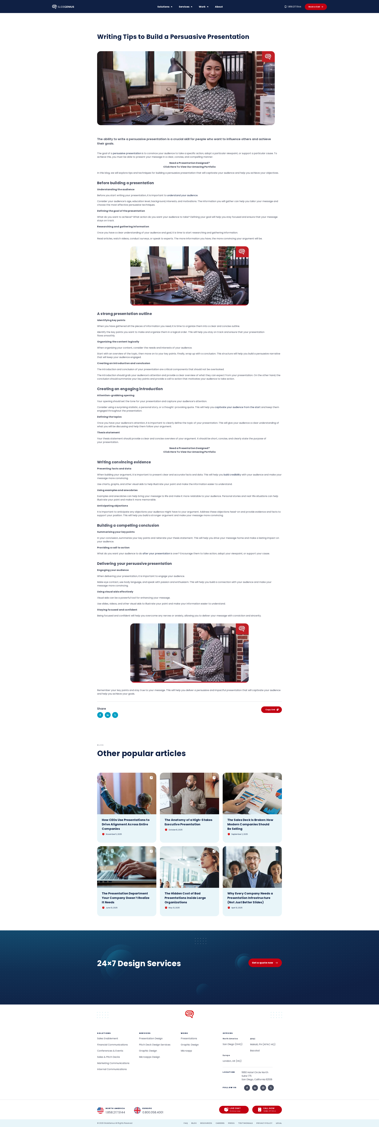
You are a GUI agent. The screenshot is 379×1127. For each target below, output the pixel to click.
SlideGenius (109, 1123)
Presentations (189, 1038)
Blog (194, 1123)
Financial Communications (112, 1044)
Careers (220, 1123)
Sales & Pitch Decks (108, 1057)
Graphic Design (148, 1050)
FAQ (186, 1123)
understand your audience (182, 195)
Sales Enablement (107, 1038)
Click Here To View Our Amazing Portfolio (189, 167)
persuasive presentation (127, 153)
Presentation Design (151, 1038)
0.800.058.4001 (152, 1112)
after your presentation (156, 553)
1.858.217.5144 (294, 6)
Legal (279, 1123)
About (219, 6)
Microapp (186, 1050)
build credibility (232, 474)
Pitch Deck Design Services (154, 1044)
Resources (206, 1123)
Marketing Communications (113, 1063)
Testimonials (245, 1123)
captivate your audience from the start (238, 407)
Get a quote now (262, 962)
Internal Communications (112, 1069)
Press (231, 1123)
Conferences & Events (110, 1050)
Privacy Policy (264, 1123)
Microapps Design (149, 1057)
